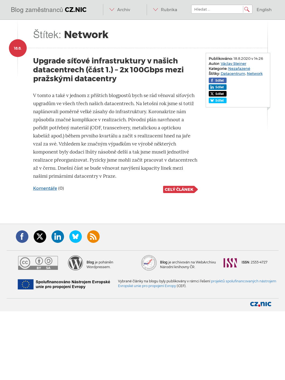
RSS (93, 236)
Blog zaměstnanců (49, 9)
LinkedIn (57, 236)
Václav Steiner (233, 63)
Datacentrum (233, 73)
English (264, 9)
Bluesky (75, 236)
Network (255, 73)
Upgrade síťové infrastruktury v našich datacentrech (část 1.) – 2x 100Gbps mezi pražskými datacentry (108, 69)
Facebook (22, 236)
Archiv (123, 9)
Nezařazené (239, 68)
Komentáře (45, 188)
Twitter (40, 236)
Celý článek (179, 189)
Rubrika (169, 9)
